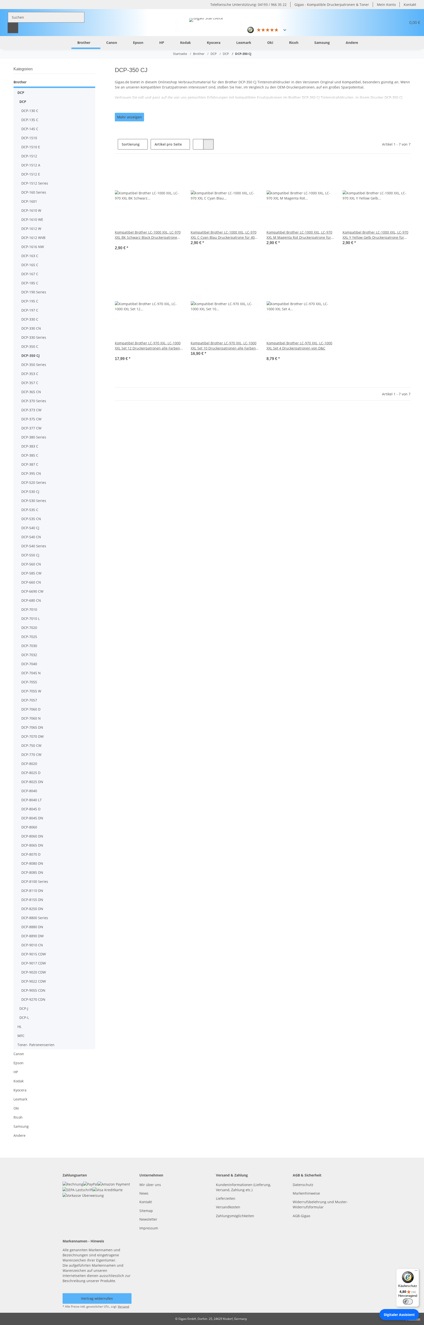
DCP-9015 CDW (33, 954)
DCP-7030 (29, 645)
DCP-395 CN (31, 473)
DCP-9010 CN (32, 945)
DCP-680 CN (31, 600)
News (143, 1193)
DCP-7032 (29, 654)
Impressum (148, 1228)
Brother (19, 82)
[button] (390, 22)
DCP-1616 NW (32, 246)
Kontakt (410, 4)
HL (19, 1026)
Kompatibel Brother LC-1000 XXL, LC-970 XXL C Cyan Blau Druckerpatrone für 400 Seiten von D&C (224, 235)
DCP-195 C (29, 301)
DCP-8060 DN (32, 836)
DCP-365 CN (31, 391)
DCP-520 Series (33, 482)
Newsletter (148, 1219)
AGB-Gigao (301, 1215)
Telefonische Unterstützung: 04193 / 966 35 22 (248, 4)
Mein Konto (386, 4)
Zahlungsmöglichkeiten (235, 1215)
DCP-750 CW (31, 745)
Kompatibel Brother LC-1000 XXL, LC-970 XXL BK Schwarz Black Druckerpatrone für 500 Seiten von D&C (148, 235)
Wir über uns (150, 1184)
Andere (19, 1135)
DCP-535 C (29, 509)
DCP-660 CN (31, 582)
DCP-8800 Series (34, 917)
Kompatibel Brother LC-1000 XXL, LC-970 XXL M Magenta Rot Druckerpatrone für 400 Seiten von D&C (299, 235)
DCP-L (24, 1017)
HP (15, 1072)
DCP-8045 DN (32, 818)
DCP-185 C (29, 283)
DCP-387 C (29, 464)
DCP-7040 (29, 664)
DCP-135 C (29, 119)
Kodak (18, 1081)
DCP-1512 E (30, 174)
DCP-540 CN (31, 537)
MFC (21, 1035)
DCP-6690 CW (32, 591)
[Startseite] (63, 42)
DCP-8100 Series (34, 881)
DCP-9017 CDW (33, 963)
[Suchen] (13, 28)
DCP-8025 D (30, 772)
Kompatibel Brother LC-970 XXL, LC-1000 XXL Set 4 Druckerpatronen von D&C (299, 345)
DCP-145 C (29, 128)
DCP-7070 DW (32, 736)
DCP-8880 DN (32, 927)
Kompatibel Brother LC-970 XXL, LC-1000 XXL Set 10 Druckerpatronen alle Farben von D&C (223, 346)
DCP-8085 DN (32, 872)
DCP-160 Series (33, 192)
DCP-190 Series (33, 292)
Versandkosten (228, 1207)
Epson (18, 1063)
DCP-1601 (29, 201)
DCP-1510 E (30, 147)
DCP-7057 (29, 700)
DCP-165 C (29, 264)
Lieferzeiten (225, 1198)
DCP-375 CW (31, 419)
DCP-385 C (29, 455)
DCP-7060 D (30, 709)
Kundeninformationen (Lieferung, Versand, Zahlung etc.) (243, 1187)
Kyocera (19, 1090)
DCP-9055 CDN (33, 990)
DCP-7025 (29, 636)
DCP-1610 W (31, 210)
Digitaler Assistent (399, 1314)
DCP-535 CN (31, 518)
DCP (20, 92)
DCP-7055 (29, 682)
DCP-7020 (29, 627)
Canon (18, 1053)
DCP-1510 (29, 138)
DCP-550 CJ (30, 555)
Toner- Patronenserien (35, 1044)
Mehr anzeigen (129, 117)
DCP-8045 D (30, 809)
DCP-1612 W (31, 228)
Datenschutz (303, 1184)
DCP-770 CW (31, 754)
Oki (16, 1108)
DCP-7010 (29, 609)
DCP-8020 (29, 763)
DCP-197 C (29, 310)
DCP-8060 (29, 827)
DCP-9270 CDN (33, 999)
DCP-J (23, 1008)
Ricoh (18, 1117)
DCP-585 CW (31, 573)
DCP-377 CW (31, 428)
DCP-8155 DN (32, 899)
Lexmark (20, 1099)
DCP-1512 (29, 156)
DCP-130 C (29, 110)
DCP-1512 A (30, 165)
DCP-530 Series (33, 500)
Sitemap (146, 1210)
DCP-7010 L (30, 618)
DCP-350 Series (33, 364)
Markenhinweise (306, 1193)
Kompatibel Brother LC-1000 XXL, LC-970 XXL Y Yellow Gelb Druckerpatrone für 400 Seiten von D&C (375, 235)
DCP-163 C (29, 255)
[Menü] (416, 1272)
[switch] (408, 1301)
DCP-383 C (29, 446)
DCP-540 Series (33, 546)
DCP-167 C (29, 274)
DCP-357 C (29, 382)
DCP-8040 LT (31, 800)
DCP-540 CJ (30, 527)
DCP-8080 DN (32, 863)
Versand (123, 1306)
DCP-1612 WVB (33, 237)
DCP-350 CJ (30, 355)
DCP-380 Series (33, 437)
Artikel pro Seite (168, 144)
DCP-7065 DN (32, 727)
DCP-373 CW (31, 410)
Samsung (21, 1126)
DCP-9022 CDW (33, 981)
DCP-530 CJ (30, 491)
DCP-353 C (29, 373)
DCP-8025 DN (32, 781)
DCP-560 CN (31, 564)
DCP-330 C (29, 319)
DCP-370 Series (33, 401)
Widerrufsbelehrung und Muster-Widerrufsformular (320, 1204)
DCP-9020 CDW (33, 972)
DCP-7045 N (31, 673)
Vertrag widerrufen (97, 1298)
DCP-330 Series (33, 337)
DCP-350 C (29, 346)
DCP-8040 (29, 790)
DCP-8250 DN (32, 908)
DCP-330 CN (31, 328)
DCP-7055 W (31, 691)
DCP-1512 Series (34, 183)
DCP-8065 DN (32, 845)
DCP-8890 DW (32, 936)
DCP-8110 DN (32, 890)
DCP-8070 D (30, 854)
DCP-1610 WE (32, 219)
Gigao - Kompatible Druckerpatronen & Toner (331, 4)
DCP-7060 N (31, 718)
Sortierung (131, 144)
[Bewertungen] (121, 242)
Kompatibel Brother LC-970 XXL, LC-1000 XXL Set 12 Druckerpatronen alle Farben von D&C (148, 346)
